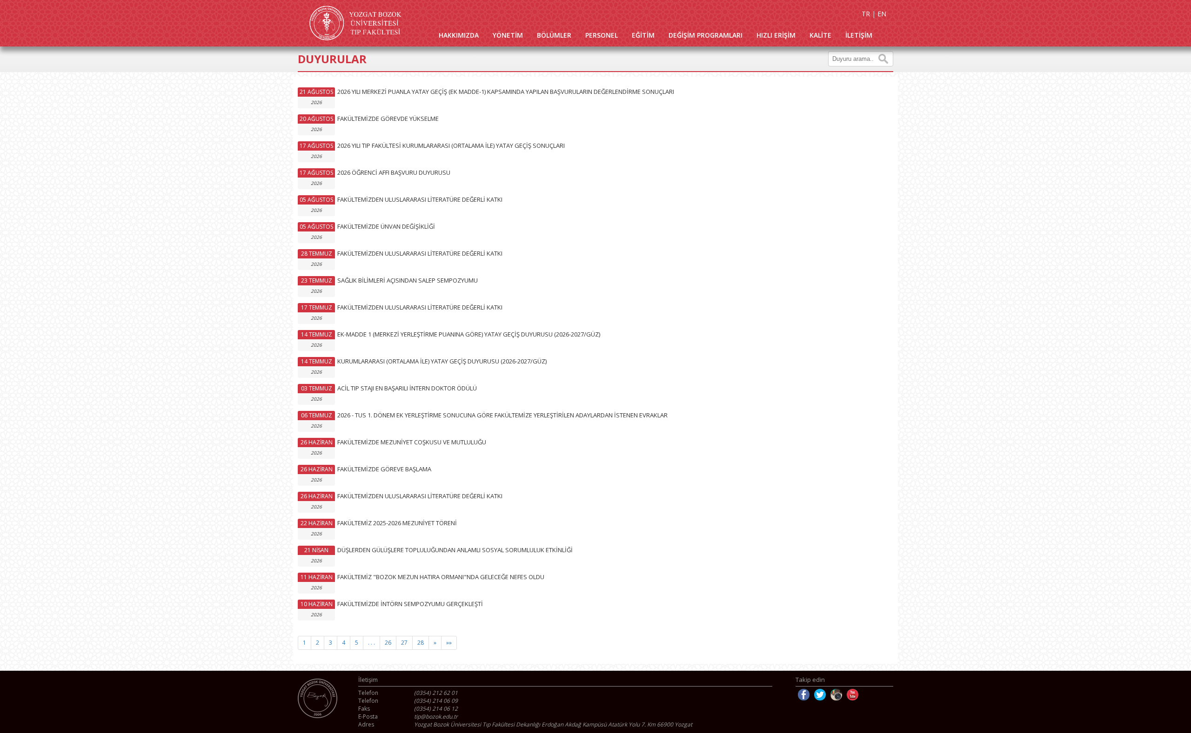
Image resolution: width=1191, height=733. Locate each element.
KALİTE (820, 35)
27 (404, 643)
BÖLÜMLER (554, 35)
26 (388, 643)
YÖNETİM (508, 35)
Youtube (852, 694)
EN (881, 13)
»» (449, 643)
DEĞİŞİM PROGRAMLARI (706, 35)
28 (420, 643)
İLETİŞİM (858, 35)
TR (866, 13)
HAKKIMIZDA (459, 35)
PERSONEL (601, 35)
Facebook (804, 694)
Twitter (820, 694)
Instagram (836, 694)
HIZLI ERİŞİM (776, 35)
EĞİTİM (643, 35)
